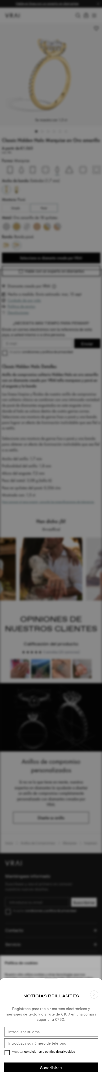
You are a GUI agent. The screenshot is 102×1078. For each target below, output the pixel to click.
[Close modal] (51, 539)
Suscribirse (51, 1068)
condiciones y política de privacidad (49, 1051)
